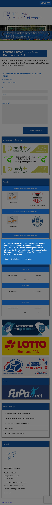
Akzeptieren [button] (29, 259)
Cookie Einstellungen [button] (13, 259)
